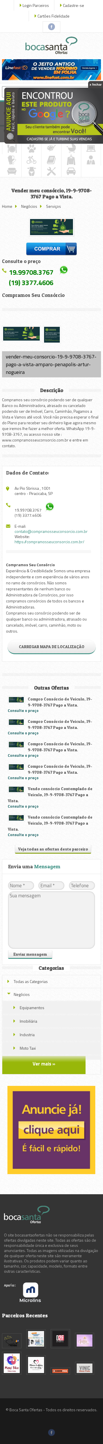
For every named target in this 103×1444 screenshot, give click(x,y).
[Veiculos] (71, 171)
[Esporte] (31, 160)
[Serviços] (51, 171)
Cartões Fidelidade (53, 16)
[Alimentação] (11, 148)
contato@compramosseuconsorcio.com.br (51, 531)
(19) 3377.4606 (31, 282)
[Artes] (51, 148)
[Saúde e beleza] (31, 171)
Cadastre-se (73, 5)
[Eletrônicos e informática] (91, 148)
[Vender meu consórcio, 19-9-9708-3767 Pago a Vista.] (51, 227)
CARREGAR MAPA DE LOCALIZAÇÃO (51, 646)
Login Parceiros (36, 5)
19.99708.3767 (31, 272)
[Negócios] (91, 160)
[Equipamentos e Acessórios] (11, 160)
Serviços (53, 206)
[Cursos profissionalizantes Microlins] (22, 1300)
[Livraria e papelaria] (51, 160)
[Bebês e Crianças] (71, 148)
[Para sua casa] (11, 171)
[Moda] (71, 160)
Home (7, 206)
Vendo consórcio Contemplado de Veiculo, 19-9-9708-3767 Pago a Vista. (50, 794)
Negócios (29, 206)
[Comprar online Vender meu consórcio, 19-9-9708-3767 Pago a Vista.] (51, 249)
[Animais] (31, 148)
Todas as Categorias (31, 981)
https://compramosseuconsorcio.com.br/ (49, 542)
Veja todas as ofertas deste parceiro (53, 848)
